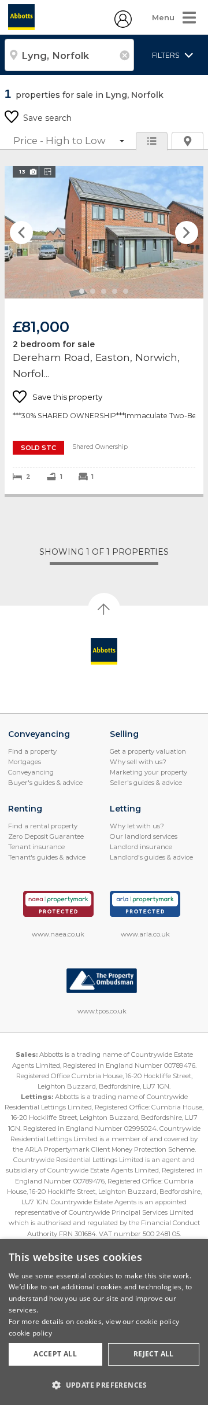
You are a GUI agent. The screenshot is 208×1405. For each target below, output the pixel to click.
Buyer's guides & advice (45, 783)
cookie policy (30, 1333)
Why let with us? (137, 826)
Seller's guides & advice (146, 783)
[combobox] (69, 55)
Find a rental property (42, 826)
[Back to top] (104, 651)
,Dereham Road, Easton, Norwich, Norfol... (104, 330)
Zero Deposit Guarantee (46, 836)
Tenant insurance (36, 847)
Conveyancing (31, 772)
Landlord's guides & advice (151, 857)
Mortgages (24, 762)
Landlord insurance (141, 847)
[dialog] (104, 1322)
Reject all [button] (153, 1354)
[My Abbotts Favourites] (123, 25)
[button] (104, 1385)
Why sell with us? (138, 762)
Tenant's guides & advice (47, 857)
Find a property (32, 751)
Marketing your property (148, 772)
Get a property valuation (148, 751)
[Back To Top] (104, 609)
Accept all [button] (55, 1354)
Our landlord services (143, 836)
